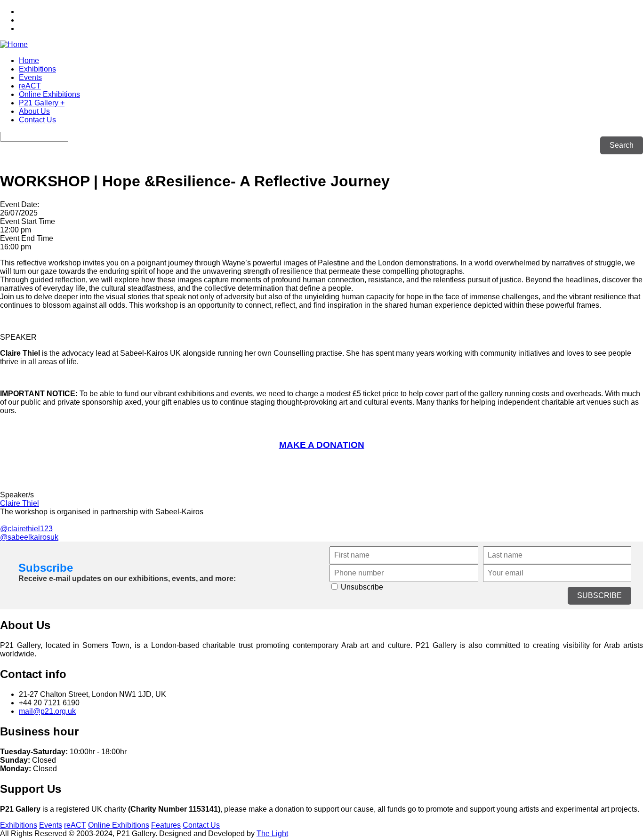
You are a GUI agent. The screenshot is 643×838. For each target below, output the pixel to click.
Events (30, 77)
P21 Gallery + (41, 103)
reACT (30, 86)
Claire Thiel (19, 503)
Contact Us (37, 120)
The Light (272, 834)
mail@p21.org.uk (47, 711)
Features (166, 825)
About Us (34, 111)
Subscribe (45, 567)
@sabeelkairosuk (29, 537)
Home (29, 60)
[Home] (14, 44)
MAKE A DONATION (321, 445)
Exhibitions (37, 69)
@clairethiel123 (26, 529)
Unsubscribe (361, 587)
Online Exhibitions (49, 94)
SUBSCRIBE (599, 595)
